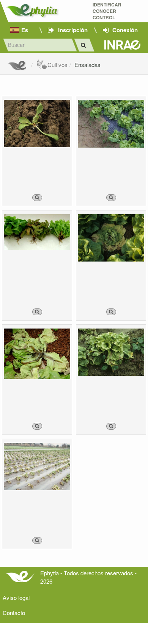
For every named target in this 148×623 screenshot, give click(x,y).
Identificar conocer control (107, 11)
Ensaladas (87, 65)
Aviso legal (16, 597)
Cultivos (57, 65)
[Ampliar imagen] (37, 197)
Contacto (14, 613)
